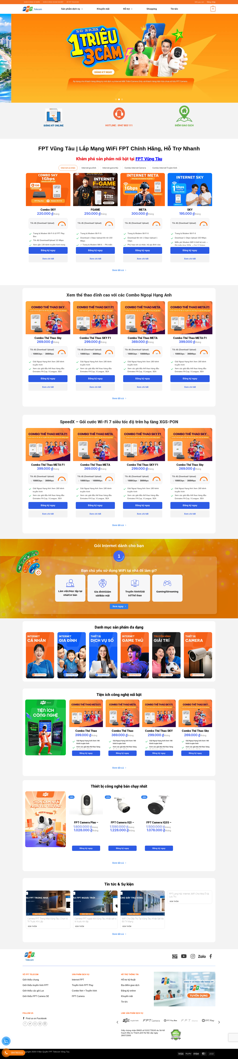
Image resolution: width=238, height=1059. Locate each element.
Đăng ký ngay (48, 250)
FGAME (95, 209)
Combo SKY (48, 209)
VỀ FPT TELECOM (73, 2)
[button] (211, 2)
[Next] (228, 58)
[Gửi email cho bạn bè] (35, 1024)
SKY (190, 209)
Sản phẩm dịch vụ (70, 9)
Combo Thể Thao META (143, 338)
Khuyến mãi (103, 9)
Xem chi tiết (48, 258)
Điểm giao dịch (199, 2)
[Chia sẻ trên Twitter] (30, 1024)
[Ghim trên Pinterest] (40, 1024)
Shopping (152, 9)
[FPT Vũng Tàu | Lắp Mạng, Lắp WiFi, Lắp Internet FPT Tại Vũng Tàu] (36, 9)
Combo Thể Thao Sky (47, 338)
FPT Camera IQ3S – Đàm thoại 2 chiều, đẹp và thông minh (158, 822)
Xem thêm (32, 926)
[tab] (68, 168)
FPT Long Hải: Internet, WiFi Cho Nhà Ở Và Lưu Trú (189, 895)
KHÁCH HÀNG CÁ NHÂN (32, 2)
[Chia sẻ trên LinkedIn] (45, 1024)
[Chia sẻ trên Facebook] (25, 1024)
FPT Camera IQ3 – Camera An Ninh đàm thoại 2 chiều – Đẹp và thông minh (122, 822)
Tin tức (174, 9)
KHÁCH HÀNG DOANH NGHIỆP (53, 2)
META (142, 209)
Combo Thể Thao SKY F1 (95, 338)
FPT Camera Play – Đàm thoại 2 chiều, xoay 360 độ (86, 822)
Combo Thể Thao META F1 (190, 338)
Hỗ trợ (126, 9)
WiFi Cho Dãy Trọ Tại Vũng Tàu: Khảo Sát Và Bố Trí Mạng (142, 920)
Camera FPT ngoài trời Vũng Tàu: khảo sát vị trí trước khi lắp (95, 920)
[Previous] (9, 58)
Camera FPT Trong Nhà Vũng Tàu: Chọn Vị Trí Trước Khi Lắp (47, 920)
